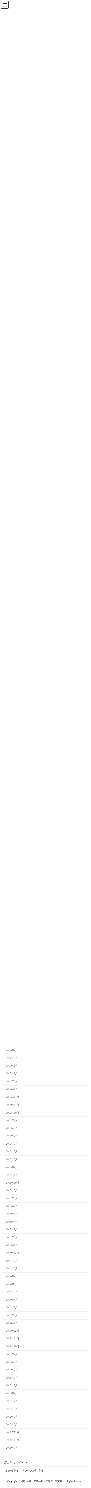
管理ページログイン (15, 1462)
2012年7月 (12, 1401)
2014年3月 (12, 1307)
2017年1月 (12, 1089)
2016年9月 (12, 1120)
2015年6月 (12, 1213)
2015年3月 (12, 1229)
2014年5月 (12, 1292)
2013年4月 (12, 1393)
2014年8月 (12, 1268)
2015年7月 (12, 1206)
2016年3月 (12, 1159)
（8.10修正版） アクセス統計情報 (23, 1470)
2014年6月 (12, 1284)
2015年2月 (12, 1237)
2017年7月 (12, 1050)
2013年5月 (12, 1385)
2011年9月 (12, 1447)
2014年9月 (12, 1260)
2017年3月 (12, 1073)
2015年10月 (12, 1182)
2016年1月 (12, 1175)
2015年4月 (12, 1221)
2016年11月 (12, 1104)
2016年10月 (12, 1112)
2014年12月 (12, 1252)
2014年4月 (12, 1299)
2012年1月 (12, 1424)
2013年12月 (12, 1330)
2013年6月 (12, 1377)
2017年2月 (12, 1081)
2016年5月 (12, 1151)
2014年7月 (12, 1276)
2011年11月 (12, 1440)
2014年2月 (12, 1315)
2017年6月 (12, 1058)
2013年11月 (12, 1338)
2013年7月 (12, 1369)
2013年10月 (12, 1346)
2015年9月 (12, 1190)
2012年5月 (12, 1408)
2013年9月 (12, 1354)
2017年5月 (12, 1065)
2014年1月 (12, 1323)
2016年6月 (12, 1143)
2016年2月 (12, 1167)
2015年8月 (12, 1198)
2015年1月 (12, 1245)
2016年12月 (12, 1096)
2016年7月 (12, 1135)
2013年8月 (12, 1362)
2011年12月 (12, 1432)
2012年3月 (12, 1416)
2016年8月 (12, 1128)
